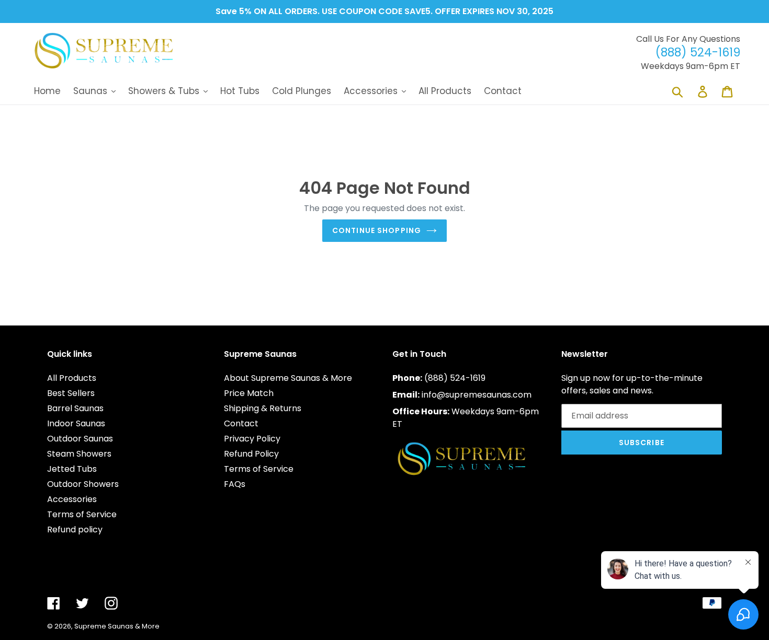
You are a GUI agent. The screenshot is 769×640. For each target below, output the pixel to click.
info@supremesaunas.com (476, 395)
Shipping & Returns (262, 408)
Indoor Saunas (76, 423)
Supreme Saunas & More (117, 626)
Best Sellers (71, 393)
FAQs (234, 484)
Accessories (72, 499)
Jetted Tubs (72, 469)
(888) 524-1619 (454, 378)
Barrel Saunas (75, 408)
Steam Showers (79, 454)
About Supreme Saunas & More (288, 378)
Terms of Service (82, 514)
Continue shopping (376, 230)
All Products (71, 378)
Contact (241, 423)
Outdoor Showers (83, 484)
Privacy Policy (252, 439)
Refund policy (75, 529)
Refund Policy (251, 454)
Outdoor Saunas (80, 439)
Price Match (249, 393)
